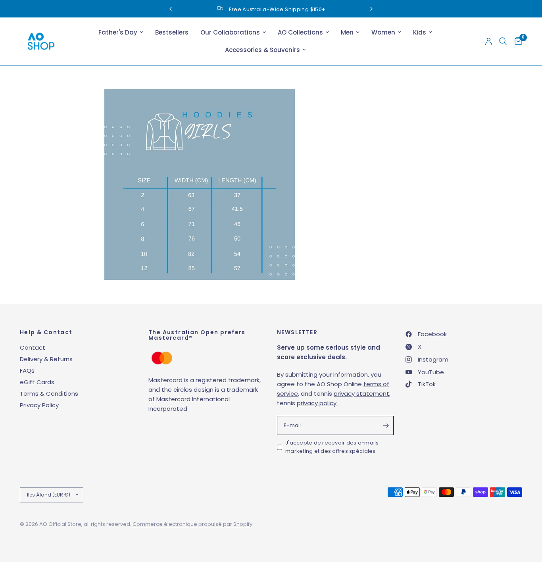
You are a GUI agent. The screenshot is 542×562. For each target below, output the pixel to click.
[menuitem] (120, 32)
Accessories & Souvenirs (262, 50)
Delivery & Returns (46, 359)
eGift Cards (37, 382)
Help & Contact (46, 332)
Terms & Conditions (49, 393)
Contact (32, 347)
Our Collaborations (230, 32)
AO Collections (300, 32)
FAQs (27, 370)
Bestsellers (171, 32)
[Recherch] (503, 41)
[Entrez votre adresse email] (386, 425)
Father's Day (117, 32)
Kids (419, 32)
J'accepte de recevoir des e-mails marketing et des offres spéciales (332, 447)
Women (383, 32)
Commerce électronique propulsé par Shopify (192, 524)
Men (347, 32)
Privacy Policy (39, 405)
